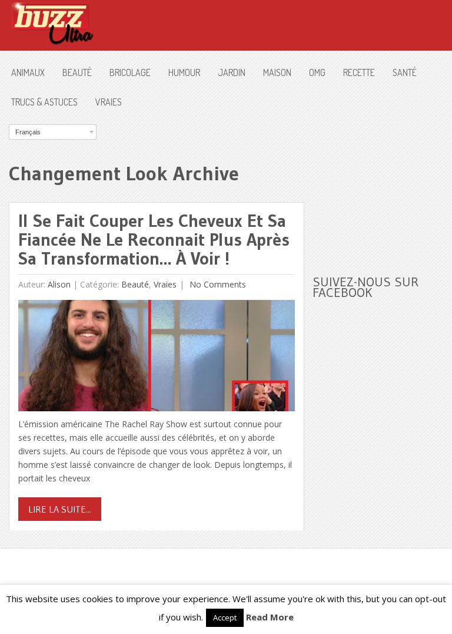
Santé (405, 72)
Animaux (28, 72)
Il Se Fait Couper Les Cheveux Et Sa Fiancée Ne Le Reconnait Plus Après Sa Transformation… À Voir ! (154, 239)
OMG (317, 72)
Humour (184, 72)
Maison (277, 72)
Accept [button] (225, 617)
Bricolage (130, 72)
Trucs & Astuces (44, 102)
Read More (270, 617)
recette (359, 72)
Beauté (77, 72)
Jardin (231, 72)
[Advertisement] (382, 183)
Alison (59, 284)
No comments (216, 284)
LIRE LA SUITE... (59, 509)
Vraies (108, 102)
